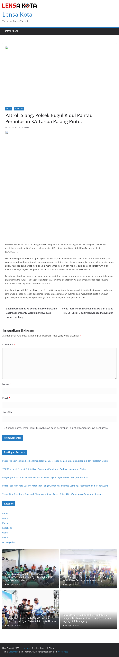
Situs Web (7, 412)
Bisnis (5, 518)
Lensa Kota (17, 14)
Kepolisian (19, 109)
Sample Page (11, 31)
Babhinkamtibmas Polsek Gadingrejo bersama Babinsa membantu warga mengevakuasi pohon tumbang (31, 313)
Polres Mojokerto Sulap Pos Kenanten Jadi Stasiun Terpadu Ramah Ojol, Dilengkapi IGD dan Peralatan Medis (55, 460)
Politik (5, 537)
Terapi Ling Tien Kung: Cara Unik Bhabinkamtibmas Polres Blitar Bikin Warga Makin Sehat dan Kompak (52, 494)
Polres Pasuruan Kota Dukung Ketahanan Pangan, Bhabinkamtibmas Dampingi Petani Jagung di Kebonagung (55, 485)
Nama (6, 384)
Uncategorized (9, 542)
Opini (5, 532)
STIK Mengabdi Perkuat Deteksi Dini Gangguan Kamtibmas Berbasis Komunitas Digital (44, 469)
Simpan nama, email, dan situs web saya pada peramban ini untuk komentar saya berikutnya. (57, 428)
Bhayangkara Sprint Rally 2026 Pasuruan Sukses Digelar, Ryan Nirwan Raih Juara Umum (45, 477)
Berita (8, 109)
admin (26, 127)
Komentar (8, 344)
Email (6, 398)
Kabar (5, 523)
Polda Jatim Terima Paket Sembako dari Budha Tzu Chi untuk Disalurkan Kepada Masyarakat (87, 310)
